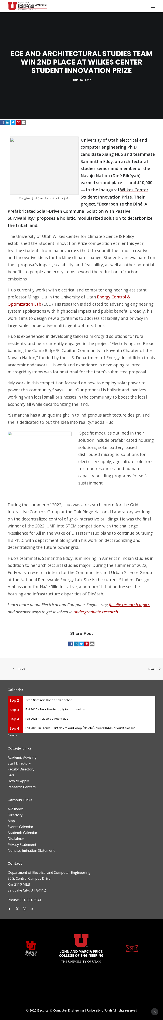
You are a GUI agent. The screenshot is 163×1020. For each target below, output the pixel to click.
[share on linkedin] (7, 122)
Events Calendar (20, 826)
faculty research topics (129, 604)
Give (11, 775)
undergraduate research (96, 612)
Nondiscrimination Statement (31, 850)
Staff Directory (19, 763)
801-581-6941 (31, 900)
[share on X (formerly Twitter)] (13, 122)
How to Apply (18, 781)
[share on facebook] (2, 122)
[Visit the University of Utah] (31, 948)
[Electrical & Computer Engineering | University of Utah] (27, 6)
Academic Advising (22, 757)
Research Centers (22, 787)
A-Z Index (15, 809)
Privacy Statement (22, 844)
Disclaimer (16, 838)
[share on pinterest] (18, 122)
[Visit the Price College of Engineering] (81, 948)
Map (11, 820)
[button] (9, 909)
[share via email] (23, 122)
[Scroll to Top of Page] (154, 1011)
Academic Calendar (22, 832)
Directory (15, 815)
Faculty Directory (21, 769)
